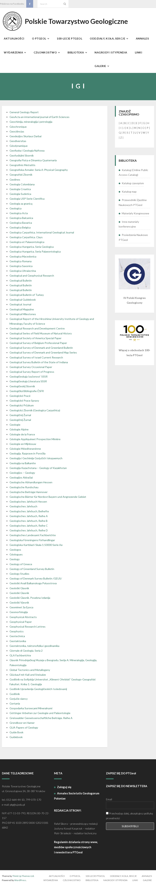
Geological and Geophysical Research (32, 275)
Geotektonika (18, 641)
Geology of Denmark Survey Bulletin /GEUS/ (36, 578)
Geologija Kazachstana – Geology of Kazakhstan (38, 468)
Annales (147, 876)
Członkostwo (72, 880)
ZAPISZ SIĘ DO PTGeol (121, 773)
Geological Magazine (22, 309)
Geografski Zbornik (21, 174)
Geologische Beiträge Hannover (29, 492)
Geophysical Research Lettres (27, 626)
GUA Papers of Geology (24, 727)
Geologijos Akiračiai (21, 477)
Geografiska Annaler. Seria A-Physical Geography (39, 169)
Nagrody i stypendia (115, 880)
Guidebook (16, 737)
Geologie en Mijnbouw (23, 443)
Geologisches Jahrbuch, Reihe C (29, 525)
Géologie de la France (22, 434)
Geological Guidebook (23, 299)
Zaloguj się (64, 787)
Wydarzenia (50, 880)
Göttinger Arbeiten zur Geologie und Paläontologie (40, 713)
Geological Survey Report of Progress (32, 371)
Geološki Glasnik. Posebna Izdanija (30, 597)
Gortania (15, 703)
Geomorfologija (19, 612)
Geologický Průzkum (22, 405)
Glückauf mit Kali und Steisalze (28, 674)
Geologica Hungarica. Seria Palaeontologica (35, 251)
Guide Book (16, 732)
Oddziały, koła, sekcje (123, 876)
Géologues (16, 554)
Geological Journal (20, 304)
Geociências (17, 131)
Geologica (15, 208)
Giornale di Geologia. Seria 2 (26, 650)
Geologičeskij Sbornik (22, 386)
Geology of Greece (21, 564)
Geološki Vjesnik (19, 602)
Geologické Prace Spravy (24, 400)
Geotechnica (17, 636)
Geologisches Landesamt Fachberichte (33, 535)
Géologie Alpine (19, 429)
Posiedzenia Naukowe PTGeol (133, 237)
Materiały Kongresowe (135, 213)
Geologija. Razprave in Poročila (27, 453)
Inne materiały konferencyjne (129, 224)
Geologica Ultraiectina (23, 270)
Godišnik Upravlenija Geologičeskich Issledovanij (38, 689)
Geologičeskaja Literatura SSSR (28, 381)
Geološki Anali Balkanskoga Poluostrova (33, 583)
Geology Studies (19, 573)
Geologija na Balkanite (23, 463)
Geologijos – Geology (22, 472)
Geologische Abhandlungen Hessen (31, 482)
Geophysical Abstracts (23, 617)
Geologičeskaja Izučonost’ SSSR (29, 376)
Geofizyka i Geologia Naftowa (27, 150)
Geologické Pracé (20, 395)
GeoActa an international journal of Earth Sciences (39, 117)
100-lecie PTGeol (95, 876)
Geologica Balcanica (21, 217)
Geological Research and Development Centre (37, 328)
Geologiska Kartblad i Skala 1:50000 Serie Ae (36, 544)
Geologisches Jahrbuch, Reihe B (29, 520)
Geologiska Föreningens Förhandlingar (32, 540)
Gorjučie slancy (19, 698)
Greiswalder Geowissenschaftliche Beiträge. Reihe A (41, 718)
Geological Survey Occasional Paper (31, 367)
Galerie (147, 880)
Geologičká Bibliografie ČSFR (27, 391)
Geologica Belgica (20, 227)
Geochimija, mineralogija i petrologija (31, 121)
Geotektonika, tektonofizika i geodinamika (34, 645)
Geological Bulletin (21, 280)
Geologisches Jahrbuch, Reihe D (29, 530)
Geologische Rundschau (24, 487)
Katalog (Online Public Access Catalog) (133, 172)
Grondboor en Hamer (22, 722)
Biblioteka (92, 880)
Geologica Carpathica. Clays (26, 237)
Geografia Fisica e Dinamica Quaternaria (33, 160)
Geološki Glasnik (19, 588)
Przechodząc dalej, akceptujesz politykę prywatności (129, 816)
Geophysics (17, 631)
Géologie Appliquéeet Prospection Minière (35, 439)
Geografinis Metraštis (22, 165)
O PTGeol (75, 876)
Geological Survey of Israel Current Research (36, 357)
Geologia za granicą (21, 203)
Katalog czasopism (133, 183)
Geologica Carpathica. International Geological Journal (42, 232)
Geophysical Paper (21, 621)
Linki (135, 880)
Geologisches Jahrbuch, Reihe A (29, 516)
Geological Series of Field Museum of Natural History (41, 333)
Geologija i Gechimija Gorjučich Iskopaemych (36, 458)
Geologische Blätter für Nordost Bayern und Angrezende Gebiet (48, 496)
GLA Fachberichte (20, 655)
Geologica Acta (19, 213)
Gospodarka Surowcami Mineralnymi (31, 708)
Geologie (15, 424)
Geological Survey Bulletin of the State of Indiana (39, 362)
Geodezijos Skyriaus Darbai (25, 136)
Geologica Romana (21, 261)
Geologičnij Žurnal (20, 415)
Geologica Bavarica (21, 222)
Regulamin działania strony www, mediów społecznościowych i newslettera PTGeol (76, 847)
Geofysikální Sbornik (22, 155)
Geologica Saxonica (21, 266)
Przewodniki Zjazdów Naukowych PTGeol (133, 202)
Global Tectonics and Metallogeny (30, 669)
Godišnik (15, 694)
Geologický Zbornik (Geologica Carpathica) (35, 410)
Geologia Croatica (20, 189)
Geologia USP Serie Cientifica (27, 198)
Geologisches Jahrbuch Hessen (28, 501)
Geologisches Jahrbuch (23, 506)
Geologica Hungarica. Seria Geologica (32, 246)
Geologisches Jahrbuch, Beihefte (29, 511)
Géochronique (18, 126)
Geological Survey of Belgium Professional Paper (38, 343)
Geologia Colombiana (22, 184)
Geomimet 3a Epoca (21, 607)
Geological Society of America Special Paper (35, 338)
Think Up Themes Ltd (23, 876)
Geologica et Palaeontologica (27, 242)
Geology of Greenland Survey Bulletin (32, 568)
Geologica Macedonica (23, 256)
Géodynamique (19, 145)
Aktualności (57, 876)
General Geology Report (24, 112)
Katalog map (129, 191)
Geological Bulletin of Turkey (27, 294)
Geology (15, 559)
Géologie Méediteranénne (25, 448)
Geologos (15, 549)
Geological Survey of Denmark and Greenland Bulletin (41, 347)
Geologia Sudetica (20, 193)
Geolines (15, 179)
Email (109, 799)
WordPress (20, 880)
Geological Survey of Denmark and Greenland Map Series (43, 352)
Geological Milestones (23, 314)
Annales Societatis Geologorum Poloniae (76, 796)
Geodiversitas (18, 141)
